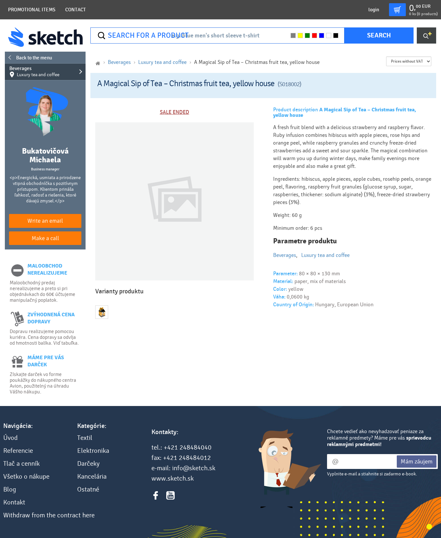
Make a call (45, 238)
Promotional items (32, 10)
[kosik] (397, 9)
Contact (75, 10)
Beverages (34, 72)
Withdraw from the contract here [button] (49, 515)
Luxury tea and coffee (162, 62)
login (373, 10)
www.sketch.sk (172, 478)
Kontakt (14, 502)
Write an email (45, 221)
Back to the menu (34, 58)
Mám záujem (417, 461)
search (379, 35)
